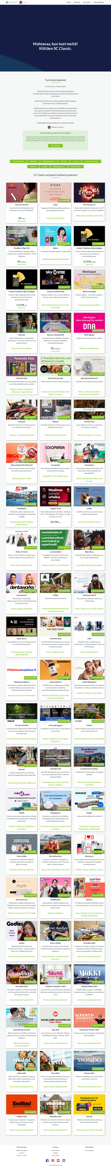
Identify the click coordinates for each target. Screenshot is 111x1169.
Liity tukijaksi (87, 2)
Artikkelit (55, 1153)
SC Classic (24, 2)
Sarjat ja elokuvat (48, 161)
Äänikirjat (33, 161)
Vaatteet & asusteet (91, 161)
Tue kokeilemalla (18, 161)
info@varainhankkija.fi (21, 1150)
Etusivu (69, 2)
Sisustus (33, 166)
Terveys (75, 161)
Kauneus (64, 161)
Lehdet (44, 166)
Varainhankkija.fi (55, 1150)
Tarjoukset (77, 2)
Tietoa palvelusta (98, 2)
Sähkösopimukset (59, 166)
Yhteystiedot (55, 1155)
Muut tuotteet (76, 166)
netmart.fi (21, 1153)
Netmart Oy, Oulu (22, 1155)
